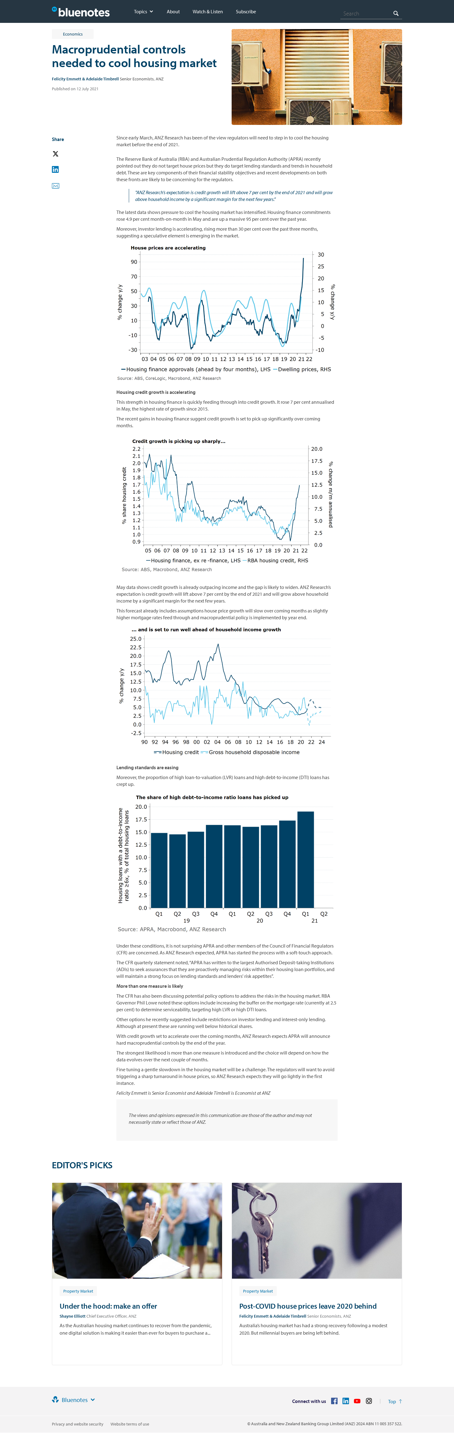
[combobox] (371, 13)
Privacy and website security (77, 1424)
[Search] (396, 13)
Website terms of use (130, 1424)
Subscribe (246, 11)
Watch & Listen (208, 11)
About (173, 11)
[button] (64, 154)
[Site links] (93, 1399)
